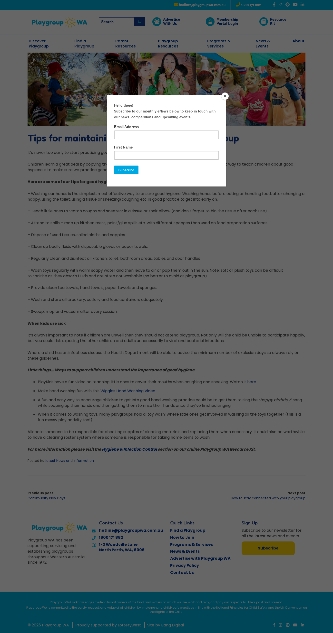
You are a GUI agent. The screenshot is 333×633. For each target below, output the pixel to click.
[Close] (225, 96)
